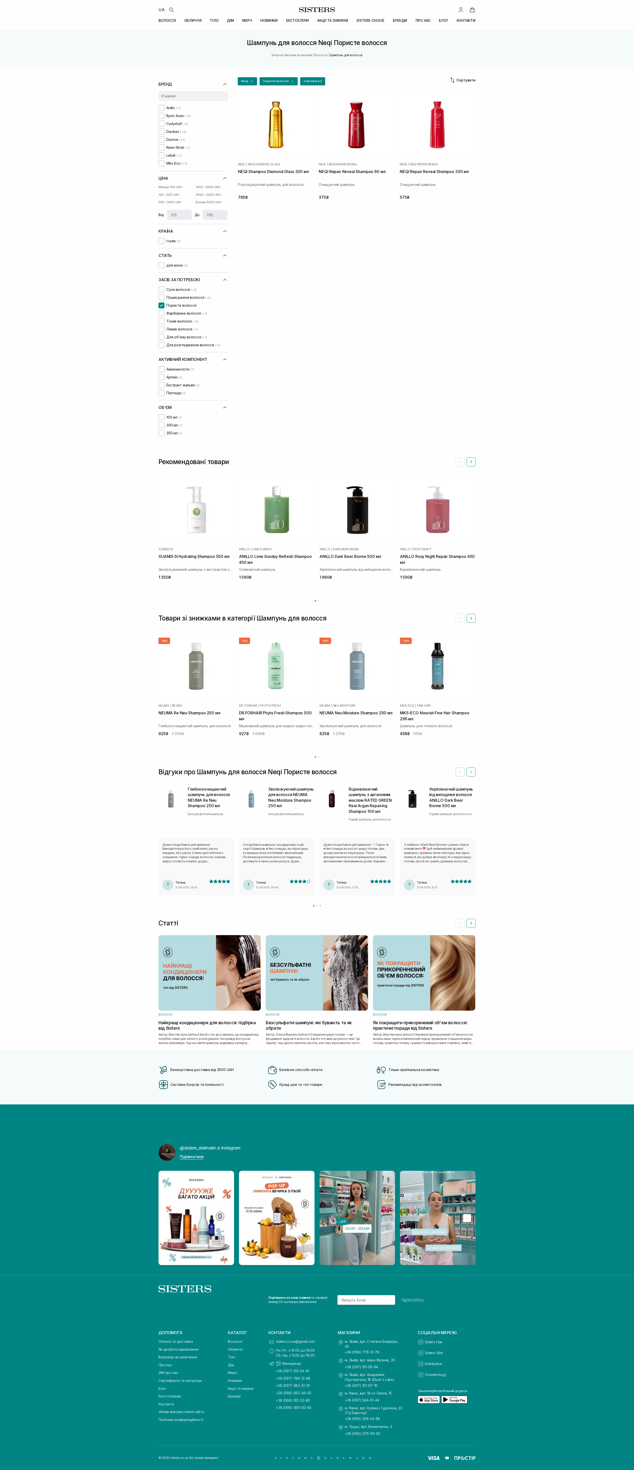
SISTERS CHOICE (370, 20)
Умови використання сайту (181, 1412)
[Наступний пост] (467, 1218)
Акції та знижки (241, 1388)
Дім (231, 1365)
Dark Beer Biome (346, 549)
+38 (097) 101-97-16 (361, 1385)
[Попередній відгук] (460, 772)
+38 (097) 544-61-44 (362, 1400)
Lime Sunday (262, 549)
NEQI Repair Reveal (343, 164)
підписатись (412, 1299)
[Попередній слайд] (460, 461)
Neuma (163, 705)
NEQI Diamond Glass (264, 164)
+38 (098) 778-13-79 (362, 1352)
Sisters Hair (434, 1342)
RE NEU (177, 705)
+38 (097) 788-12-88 (293, 1378)
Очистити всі (313, 81)
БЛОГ (443, 20)
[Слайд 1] (314, 905)
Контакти (166, 1404)
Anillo (244, 549)
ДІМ (230, 20)
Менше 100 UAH (170, 187)
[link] (472, 9)
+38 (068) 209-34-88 (362, 1419)
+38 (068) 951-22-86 (293, 1400)
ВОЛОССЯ (167, 20)
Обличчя (235, 1349)
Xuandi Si (165, 549)
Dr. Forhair (248, 705)
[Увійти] (461, 9)
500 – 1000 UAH (169, 202)
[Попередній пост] (167, 1218)
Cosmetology (435, 1374)
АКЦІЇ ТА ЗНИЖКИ (332, 20)
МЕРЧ (247, 20)
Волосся (235, 1341)
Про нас (165, 1365)
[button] (247, 81)
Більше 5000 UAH (208, 202)
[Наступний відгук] (471, 772)
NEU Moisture (344, 705)
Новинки (235, 1380)
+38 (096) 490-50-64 (293, 1407)
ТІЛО (214, 20)
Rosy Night (422, 549)
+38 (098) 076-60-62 (362, 1433)
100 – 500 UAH (168, 195)
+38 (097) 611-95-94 (361, 1367)
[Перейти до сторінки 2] (318, 600)
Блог (162, 1388)
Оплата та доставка (175, 1341)
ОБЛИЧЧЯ (193, 20)
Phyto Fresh (270, 705)
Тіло (231, 1357)
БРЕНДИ (400, 20)
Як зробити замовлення (178, 1349)
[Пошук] (171, 9)
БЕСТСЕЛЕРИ (297, 20)
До (197, 215)
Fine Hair (424, 705)
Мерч (232, 1372)
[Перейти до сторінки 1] (315, 600)
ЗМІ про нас (168, 1372)
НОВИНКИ (269, 20)
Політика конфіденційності (180, 1420)
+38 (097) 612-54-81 (292, 1371)
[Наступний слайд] (471, 461)
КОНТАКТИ (466, 20)
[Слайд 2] (317, 905)
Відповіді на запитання (177, 1357)
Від (161, 215)
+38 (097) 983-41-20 (293, 1385)
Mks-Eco (407, 705)
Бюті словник (169, 1396)
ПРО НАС (423, 20)
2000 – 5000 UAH (208, 195)
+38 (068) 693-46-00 (293, 1393)
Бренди (234, 1396)
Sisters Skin (434, 1353)
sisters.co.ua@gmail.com (295, 1341)
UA (161, 9)
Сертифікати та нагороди (180, 1380)
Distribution (433, 1364)
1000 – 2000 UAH (208, 187)
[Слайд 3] (320, 905)
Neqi (241, 164)
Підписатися (192, 1156)
